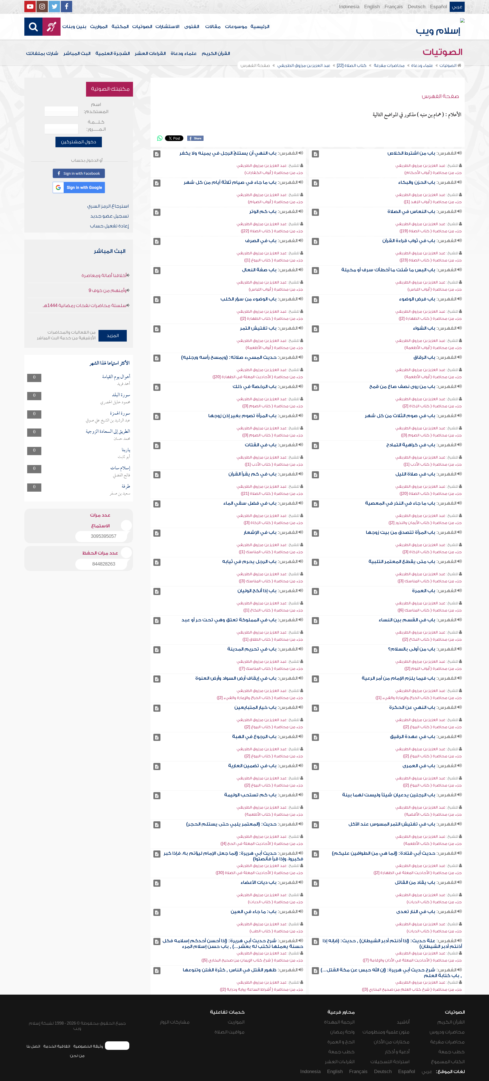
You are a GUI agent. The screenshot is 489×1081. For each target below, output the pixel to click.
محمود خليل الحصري (115, 402)
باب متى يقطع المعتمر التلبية (401, 561)
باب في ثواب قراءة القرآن (408, 240)
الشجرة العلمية (112, 53)
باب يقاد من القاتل (415, 882)
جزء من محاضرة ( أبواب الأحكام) (433, 172)
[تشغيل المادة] (315, 153)
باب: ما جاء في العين (253, 911)
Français (394, 6)
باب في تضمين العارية (252, 765)
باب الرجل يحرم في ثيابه (249, 561)
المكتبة (119, 26)
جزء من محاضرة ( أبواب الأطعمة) (433, 348)
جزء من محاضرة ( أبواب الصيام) (275, 202)
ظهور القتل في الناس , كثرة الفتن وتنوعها (229, 970)
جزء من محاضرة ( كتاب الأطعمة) (274, 814)
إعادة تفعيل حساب (109, 226)
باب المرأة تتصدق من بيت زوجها (400, 532)
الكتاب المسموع (448, 1061)
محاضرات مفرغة (447, 1041)
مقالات (212, 26)
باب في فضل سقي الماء (249, 503)
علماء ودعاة (184, 53)
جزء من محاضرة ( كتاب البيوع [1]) (273, 260)
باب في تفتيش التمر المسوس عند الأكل (391, 824)
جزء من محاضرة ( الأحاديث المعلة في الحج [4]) (261, 843)
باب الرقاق (424, 357)
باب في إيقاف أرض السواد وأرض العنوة (235, 678)
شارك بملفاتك (42, 53)
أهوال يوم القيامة (116, 377)
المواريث (98, 26)
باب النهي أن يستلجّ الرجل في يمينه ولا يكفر (227, 153)
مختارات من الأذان (391, 1041)
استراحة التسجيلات (389, 1061)
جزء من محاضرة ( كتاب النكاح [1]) (273, 610)
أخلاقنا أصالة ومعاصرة (104, 275)
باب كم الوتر (262, 211)
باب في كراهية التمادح (410, 444)
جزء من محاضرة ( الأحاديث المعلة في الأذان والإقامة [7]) (412, 960)
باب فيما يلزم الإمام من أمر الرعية (398, 678)
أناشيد (403, 1022)
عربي (457, 6)
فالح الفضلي (121, 475)
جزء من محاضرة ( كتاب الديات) (434, 902)
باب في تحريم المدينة (251, 649)
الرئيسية (259, 26)
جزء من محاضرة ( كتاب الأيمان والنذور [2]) (425, 523)
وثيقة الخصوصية (88, 1046)
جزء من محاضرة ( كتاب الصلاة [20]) (431, 493)
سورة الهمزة (120, 413)
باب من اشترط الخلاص (411, 153)
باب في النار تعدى (415, 911)
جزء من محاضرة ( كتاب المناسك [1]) (271, 552)
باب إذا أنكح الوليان (256, 590)
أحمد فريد (123, 384)
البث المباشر (76, 53)
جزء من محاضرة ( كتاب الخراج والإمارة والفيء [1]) (419, 698)
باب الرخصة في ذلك (254, 386)
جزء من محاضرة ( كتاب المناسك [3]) (430, 581)
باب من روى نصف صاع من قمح (402, 386)
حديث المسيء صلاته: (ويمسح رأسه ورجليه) (228, 357)
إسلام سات (120, 468)
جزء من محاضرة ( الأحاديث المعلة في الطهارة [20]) (258, 377)
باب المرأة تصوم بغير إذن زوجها (242, 415)
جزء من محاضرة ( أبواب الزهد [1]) (433, 202)
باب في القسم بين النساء (407, 619)
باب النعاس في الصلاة (411, 211)
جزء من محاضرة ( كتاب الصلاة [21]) (272, 493)
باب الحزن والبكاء (416, 182)
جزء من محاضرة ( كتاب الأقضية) (433, 814)
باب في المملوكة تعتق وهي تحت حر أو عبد (228, 619)
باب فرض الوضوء (417, 299)
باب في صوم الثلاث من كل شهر (400, 415)
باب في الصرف (260, 240)
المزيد (113, 335)
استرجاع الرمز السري (108, 206)
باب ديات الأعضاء (258, 882)
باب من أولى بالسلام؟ (411, 649)
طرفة (126, 486)
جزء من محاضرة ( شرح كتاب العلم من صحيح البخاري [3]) (412, 989)
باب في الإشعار (260, 532)
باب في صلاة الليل (415, 474)
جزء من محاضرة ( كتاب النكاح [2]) (432, 639)
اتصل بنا (33, 1046)
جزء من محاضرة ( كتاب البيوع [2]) (432, 727)
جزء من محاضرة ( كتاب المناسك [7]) (271, 668)
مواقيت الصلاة (229, 1032)
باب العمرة (423, 590)
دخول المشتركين (78, 141)
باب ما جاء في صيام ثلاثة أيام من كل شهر (230, 182)
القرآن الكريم (216, 53)
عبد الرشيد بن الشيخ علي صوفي (108, 420)
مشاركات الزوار (175, 1022)
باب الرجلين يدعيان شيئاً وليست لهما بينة (388, 795)
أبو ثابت (124, 457)
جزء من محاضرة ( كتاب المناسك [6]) (430, 610)
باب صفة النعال (259, 269)
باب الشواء (424, 328)
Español (438, 6)
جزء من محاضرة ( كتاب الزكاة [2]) (432, 406)
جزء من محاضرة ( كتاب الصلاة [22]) (272, 231)
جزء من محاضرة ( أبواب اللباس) (435, 289)
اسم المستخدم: (96, 108)
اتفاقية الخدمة (56, 1046)
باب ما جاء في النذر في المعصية (400, 503)
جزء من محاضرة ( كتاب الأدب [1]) (433, 464)
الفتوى (191, 26)
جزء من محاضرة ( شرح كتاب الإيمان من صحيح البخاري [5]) (252, 960)
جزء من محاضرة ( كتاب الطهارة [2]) (430, 318)
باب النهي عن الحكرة (412, 707)
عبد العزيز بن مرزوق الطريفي (420, 165)
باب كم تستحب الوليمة (250, 795)
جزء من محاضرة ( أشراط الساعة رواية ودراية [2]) (261, 989)
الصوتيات (142, 26)
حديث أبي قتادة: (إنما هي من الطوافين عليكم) (383, 853)
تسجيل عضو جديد (109, 216)
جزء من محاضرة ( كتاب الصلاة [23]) (431, 260)
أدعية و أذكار (397, 1051)
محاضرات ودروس (447, 1032)
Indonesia (349, 6)
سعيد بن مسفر (120, 493)
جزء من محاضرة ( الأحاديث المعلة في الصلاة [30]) (259, 873)
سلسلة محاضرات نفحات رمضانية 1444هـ (84, 305)
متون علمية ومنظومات (386, 1032)
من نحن (77, 1056)
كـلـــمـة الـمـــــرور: (96, 126)
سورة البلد (121, 395)
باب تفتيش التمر (258, 328)
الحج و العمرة (341, 1041)
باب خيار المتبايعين (255, 707)
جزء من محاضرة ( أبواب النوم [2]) (433, 668)
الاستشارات (167, 26)
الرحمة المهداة (339, 1022)
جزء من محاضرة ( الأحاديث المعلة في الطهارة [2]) (418, 873)
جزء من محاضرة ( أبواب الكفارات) (273, 172)
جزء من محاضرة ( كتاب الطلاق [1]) (273, 639)
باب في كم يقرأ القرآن (252, 474)
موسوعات (236, 26)
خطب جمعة (451, 1051)
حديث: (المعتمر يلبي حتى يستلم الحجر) (231, 824)
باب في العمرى (418, 765)
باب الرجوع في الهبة (254, 736)
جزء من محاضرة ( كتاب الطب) (276, 931)
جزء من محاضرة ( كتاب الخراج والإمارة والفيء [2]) (260, 698)
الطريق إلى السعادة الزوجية (108, 431)
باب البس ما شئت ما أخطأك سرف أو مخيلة (388, 269)
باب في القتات (260, 444)
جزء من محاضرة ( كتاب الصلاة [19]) (431, 231)
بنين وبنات (74, 26)
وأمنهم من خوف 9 (107, 290)
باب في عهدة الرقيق (412, 736)
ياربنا (126, 450)
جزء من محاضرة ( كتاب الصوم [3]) (272, 406)
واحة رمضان (342, 1032)
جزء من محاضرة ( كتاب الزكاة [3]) (273, 523)
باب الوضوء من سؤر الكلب (248, 299)
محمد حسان (122, 439)
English (372, 6)
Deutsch (416, 6)
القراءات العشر (150, 53)
